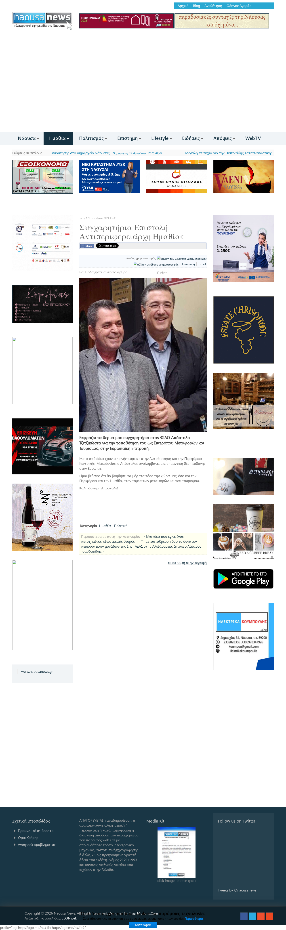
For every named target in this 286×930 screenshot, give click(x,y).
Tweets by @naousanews (237, 890)
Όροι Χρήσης (28, 837)
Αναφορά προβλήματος (36, 844)
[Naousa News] (42, 21)
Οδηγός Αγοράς (239, 5)
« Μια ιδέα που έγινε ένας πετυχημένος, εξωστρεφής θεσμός (132, 539)
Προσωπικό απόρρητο (35, 830)
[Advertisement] (143, 98)
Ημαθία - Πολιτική (113, 525)
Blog (196, 5)
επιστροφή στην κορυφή (187, 562)
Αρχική (183, 5)
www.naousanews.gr (37, 671)
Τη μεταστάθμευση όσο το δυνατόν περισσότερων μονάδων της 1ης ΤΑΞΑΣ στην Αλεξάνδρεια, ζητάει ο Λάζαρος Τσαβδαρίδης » (141, 546)
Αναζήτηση (213, 5)
